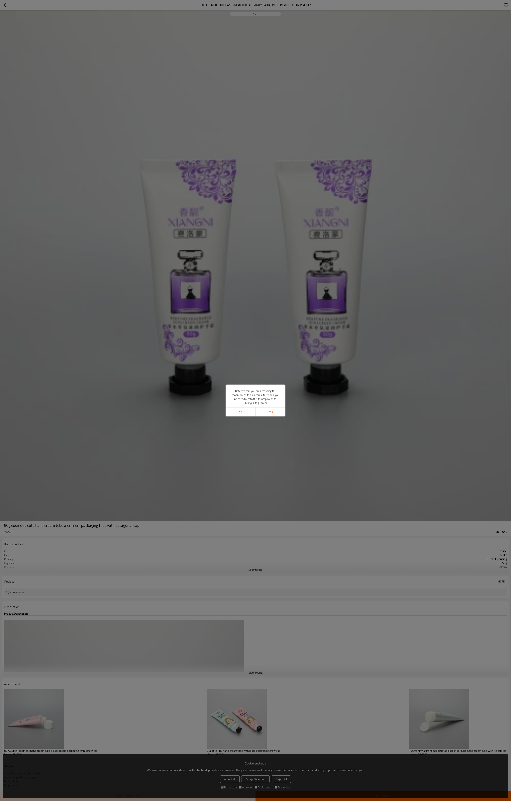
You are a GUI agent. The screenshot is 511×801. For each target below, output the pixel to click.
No (240, 412)
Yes (270, 412)
